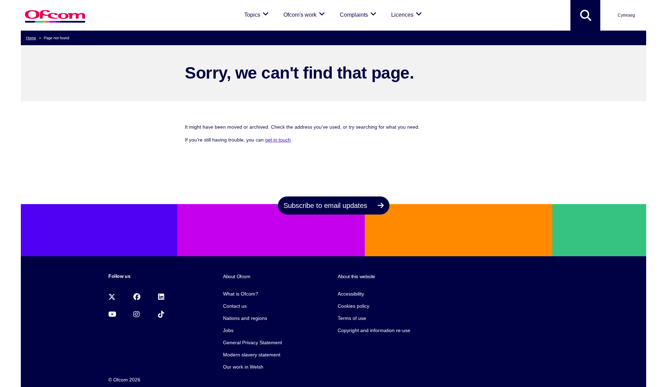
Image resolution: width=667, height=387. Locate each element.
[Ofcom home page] (55, 15)
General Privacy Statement (252, 342)
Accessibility (351, 294)
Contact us (235, 306)
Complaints (359, 14)
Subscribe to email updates (326, 205)
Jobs (228, 330)
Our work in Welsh (243, 367)
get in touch (278, 140)
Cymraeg (626, 15)
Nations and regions (245, 318)
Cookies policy (353, 306)
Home (31, 38)
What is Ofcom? (240, 294)
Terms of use (352, 318)
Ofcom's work (305, 14)
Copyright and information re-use (374, 330)
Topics (257, 14)
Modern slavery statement (251, 354)
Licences (407, 14)
